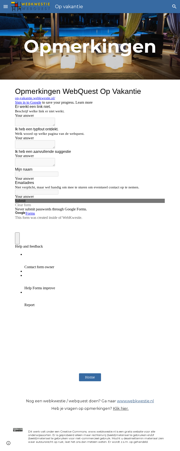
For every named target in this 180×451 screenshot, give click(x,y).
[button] (5, 6)
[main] (90, 46)
